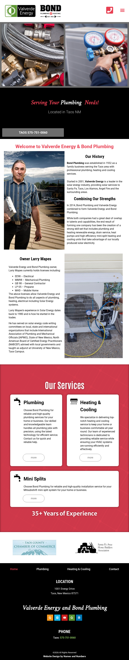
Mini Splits (35, 479)
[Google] (50, 618)
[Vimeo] (57, 618)
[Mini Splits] (17, 478)
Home (14, 569)
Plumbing (34, 402)
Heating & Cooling (78, 569)
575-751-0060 (68, 637)
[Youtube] (65, 618)
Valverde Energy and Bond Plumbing (64, 608)
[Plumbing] (17, 402)
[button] (122, 10)
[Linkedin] (79, 618)
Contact (114, 569)
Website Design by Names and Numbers (64, 656)
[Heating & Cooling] (74, 402)
